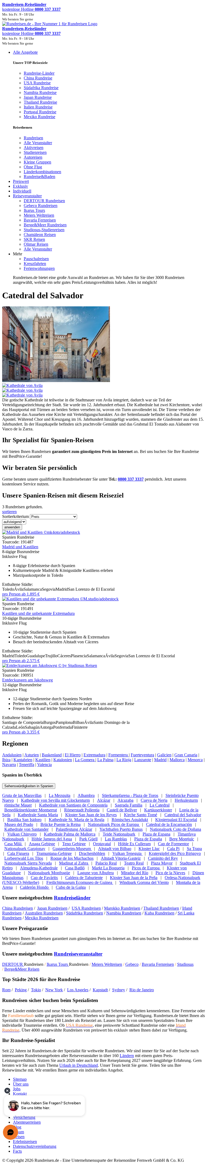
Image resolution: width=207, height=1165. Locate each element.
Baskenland (52, 755)
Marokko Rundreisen (122, 908)
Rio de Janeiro (141, 990)
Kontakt (20, 1093)
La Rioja (123, 759)
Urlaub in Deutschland (78, 1065)
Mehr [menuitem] (17, 254)
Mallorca (177, 759)
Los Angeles (77, 990)
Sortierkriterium (15, 516)
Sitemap (20, 1079)
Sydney (118, 990)
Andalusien (12, 755)
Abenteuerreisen (27, 1122)
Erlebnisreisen (25, 1141)
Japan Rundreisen (52, 908)
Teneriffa (26, 764)
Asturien (31, 755)
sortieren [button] (9, 511)
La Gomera (85, 759)
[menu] (103, 167)
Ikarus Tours (58, 964)
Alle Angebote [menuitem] (25, 52)
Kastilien (42, 759)
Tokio (36, 990)
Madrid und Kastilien (20, 547)
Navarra (9, 764)
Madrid (160, 759)
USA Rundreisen (86, 908)
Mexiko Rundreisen (41, 918)
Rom (6, 990)
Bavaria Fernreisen (158, 964)
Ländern (127, 1055)
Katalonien (62, 759)
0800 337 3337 (131, 479)
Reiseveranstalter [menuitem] (27, 196)
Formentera (118, 755)
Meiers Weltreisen (107, 964)
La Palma (105, 759)
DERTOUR (13, 964)
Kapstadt (100, 990)
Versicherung (24, 1117)
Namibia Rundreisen (123, 913)
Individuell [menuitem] (22, 191)
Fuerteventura (142, 755)
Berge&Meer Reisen (21, 969)
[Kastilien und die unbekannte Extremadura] (60, 599)
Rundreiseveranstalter (78, 954)
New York (54, 990)
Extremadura (94, 755)
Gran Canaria (185, 755)
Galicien (164, 755)
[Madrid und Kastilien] (41, 532)
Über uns (21, 1084)
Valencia (44, 764)
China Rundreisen (17, 908)
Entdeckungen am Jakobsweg (27, 680)
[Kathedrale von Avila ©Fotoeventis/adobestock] (103, 388)
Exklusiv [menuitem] (20, 186)
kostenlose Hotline (31, 9)
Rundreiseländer (72, 898)
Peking (21, 990)
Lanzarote (142, 759)
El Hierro (73, 755)
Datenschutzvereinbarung (34, 1146)
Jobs (16, 1089)
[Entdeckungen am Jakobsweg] (49, 665)
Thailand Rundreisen (161, 908)
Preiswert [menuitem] (21, 181)
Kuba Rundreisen (159, 913)
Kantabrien (22, 759)
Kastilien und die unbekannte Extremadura (38, 613)
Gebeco (132, 964)
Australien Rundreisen (44, 913)
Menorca (195, 759)
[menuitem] (33, 138)
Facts (17, 1151)
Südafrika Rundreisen (84, 913)
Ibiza (6, 759)
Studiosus (185, 964)
